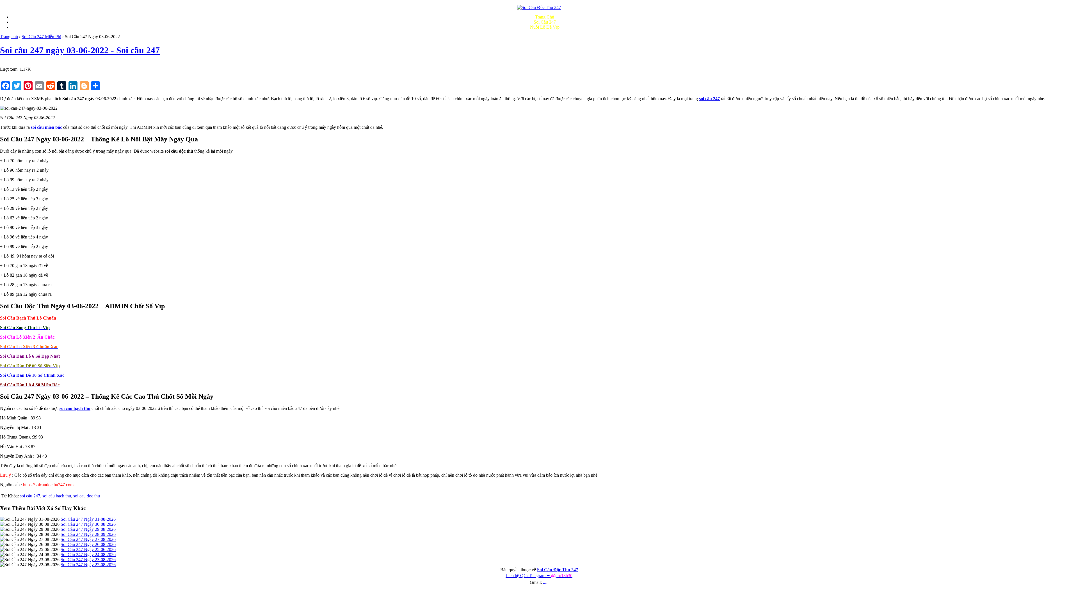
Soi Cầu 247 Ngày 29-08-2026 (88, 529)
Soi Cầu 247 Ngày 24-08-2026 (88, 554)
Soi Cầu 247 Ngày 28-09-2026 (88, 534)
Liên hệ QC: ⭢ (539, 575)
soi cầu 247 (30, 495)
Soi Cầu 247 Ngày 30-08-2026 (88, 524)
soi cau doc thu (86, 495)
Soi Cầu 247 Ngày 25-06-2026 (88, 549)
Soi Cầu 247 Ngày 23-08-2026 (88, 559)
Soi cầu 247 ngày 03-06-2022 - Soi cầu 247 (80, 50)
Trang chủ (9, 36)
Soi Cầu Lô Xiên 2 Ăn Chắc (27, 337)
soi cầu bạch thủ (56, 495)
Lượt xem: (9, 69)
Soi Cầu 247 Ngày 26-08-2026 (88, 544)
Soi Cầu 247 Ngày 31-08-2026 (88, 519)
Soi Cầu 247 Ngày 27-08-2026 (88, 539)
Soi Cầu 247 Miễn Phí (41, 36)
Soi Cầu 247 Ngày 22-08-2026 (88, 564)
